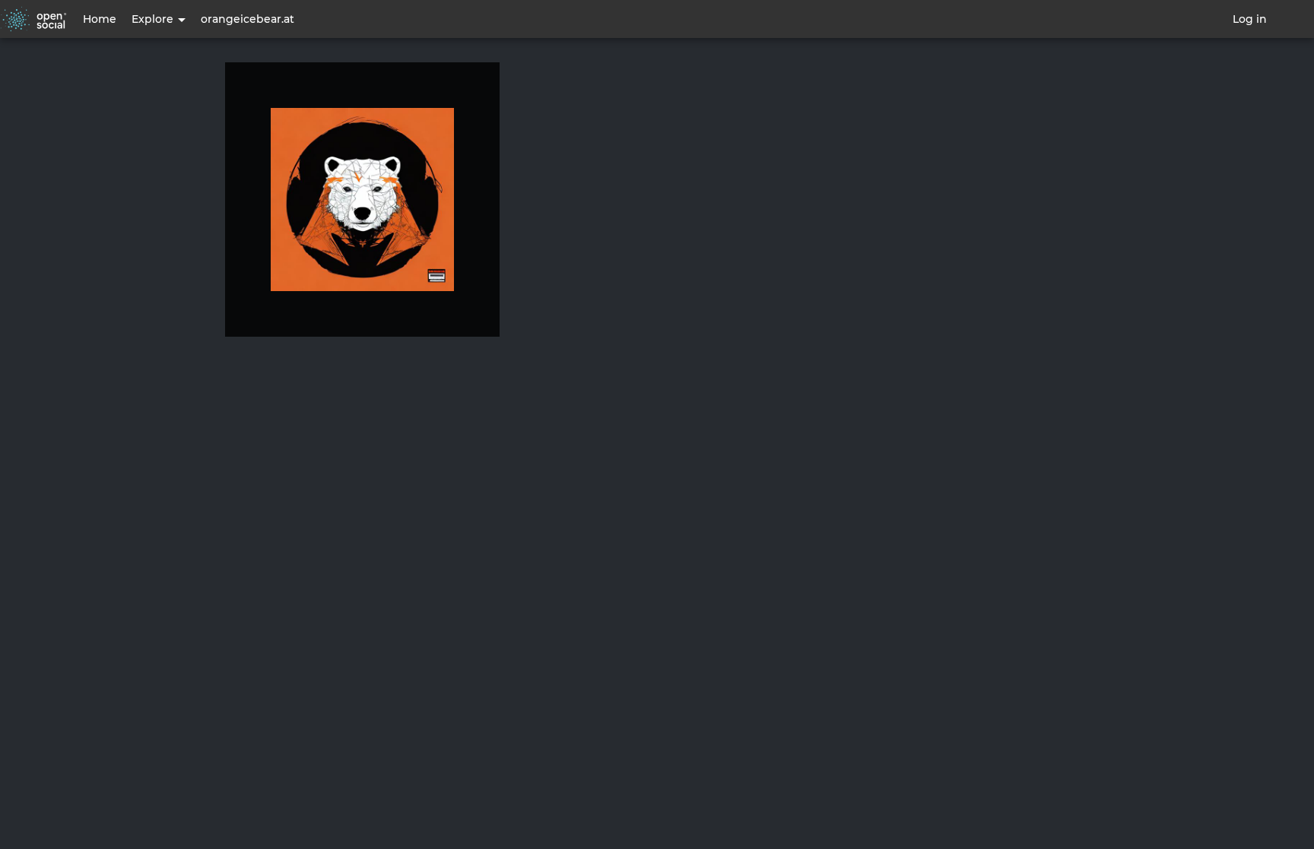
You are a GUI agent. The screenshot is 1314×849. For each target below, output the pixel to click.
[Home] (34, 19)
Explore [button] (154, 19)
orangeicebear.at (247, 19)
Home (99, 19)
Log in (1250, 19)
